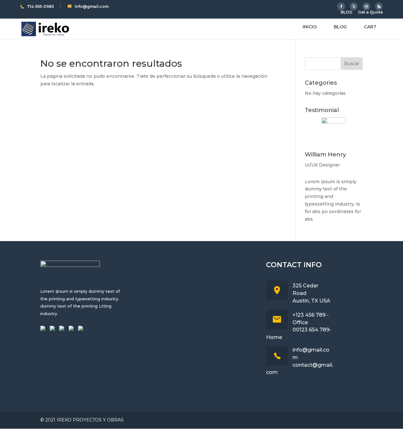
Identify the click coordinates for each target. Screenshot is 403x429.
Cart (370, 27)
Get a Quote (370, 12)
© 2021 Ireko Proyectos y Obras (82, 420)
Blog (340, 27)
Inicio (310, 27)
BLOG (346, 12)
